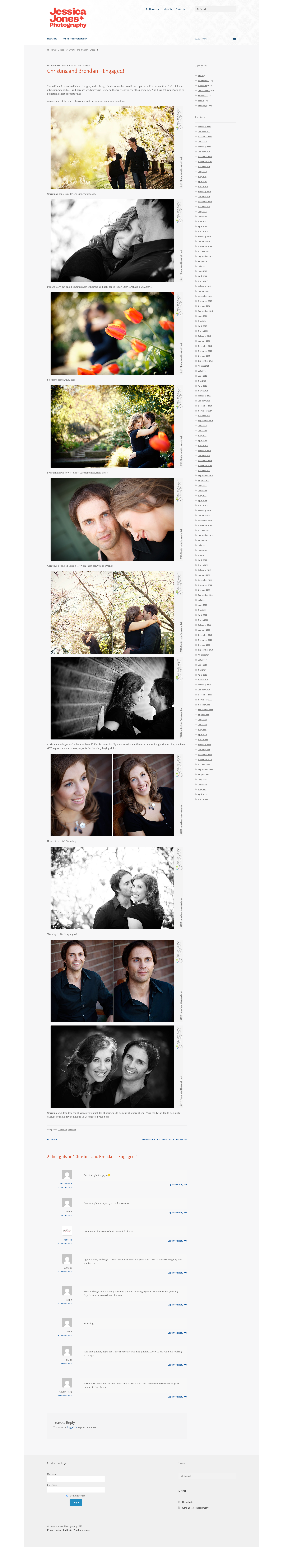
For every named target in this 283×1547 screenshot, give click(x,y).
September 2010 (205, 649)
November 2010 (205, 640)
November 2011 (205, 585)
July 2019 (202, 171)
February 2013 (204, 510)
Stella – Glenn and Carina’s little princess (162, 1139)
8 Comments (86, 65)
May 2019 (202, 176)
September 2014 (205, 420)
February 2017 (204, 286)
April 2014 (202, 440)
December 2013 (205, 460)
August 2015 (203, 366)
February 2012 (204, 570)
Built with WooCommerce (76, 1529)
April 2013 (202, 500)
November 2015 (205, 351)
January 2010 (204, 689)
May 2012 (202, 555)
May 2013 (202, 495)
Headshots (52, 39)
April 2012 (202, 560)
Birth (200, 75)
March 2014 (203, 445)
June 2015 (202, 376)
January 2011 (204, 630)
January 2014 (204, 455)
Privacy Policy (54, 1529)
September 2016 (205, 311)
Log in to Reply (175, 1184)
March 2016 (203, 331)
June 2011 (202, 605)
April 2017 (202, 276)
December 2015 (205, 346)
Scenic (201, 100)
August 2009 (203, 714)
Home (53, 49)
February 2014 (204, 450)
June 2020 (202, 141)
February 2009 (204, 744)
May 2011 (202, 610)
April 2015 (202, 386)
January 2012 (204, 575)
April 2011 (202, 615)
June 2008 (202, 784)
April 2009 (202, 734)
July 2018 (202, 211)
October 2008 (204, 764)
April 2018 (202, 226)
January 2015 (204, 400)
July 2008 (202, 779)
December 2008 (205, 754)
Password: (52, 1485)
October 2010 (204, 645)
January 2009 (204, 749)
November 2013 (205, 465)
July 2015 (202, 371)
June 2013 (202, 490)
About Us (168, 9)
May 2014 (202, 435)
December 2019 (205, 156)
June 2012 (202, 550)
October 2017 (204, 251)
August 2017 (203, 261)
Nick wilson (66, 1183)
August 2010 (203, 654)
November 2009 (205, 699)
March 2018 (203, 231)
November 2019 (205, 161)
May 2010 (202, 669)
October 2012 (204, 530)
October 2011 (204, 590)
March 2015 (203, 390)
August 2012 (203, 540)
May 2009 (202, 729)
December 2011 (205, 580)
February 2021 (204, 126)
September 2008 (205, 769)
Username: (52, 1474)
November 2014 (205, 410)
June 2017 (202, 271)
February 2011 (204, 625)
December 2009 (205, 694)
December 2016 (205, 296)
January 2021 (204, 131)
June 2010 (202, 664)
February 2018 (204, 236)
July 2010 (202, 659)
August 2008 (203, 774)
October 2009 (204, 704)
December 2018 (205, 201)
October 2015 (204, 356)
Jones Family (204, 90)
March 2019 (203, 186)
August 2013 (203, 480)
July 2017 (202, 266)
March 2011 (203, 620)
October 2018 (204, 206)
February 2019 (204, 191)
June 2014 (202, 430)
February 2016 (204, 336)
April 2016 (202, 326)
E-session (62, 49)
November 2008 (205, 759)
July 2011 (202, 600)
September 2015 (205, 361)
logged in (72, 1427)
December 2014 (205, 405)
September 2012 (205, 535)
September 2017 (205, 256)
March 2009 (203, 739)
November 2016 (205, 301)
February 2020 (204, 146)
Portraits (72, 1129)
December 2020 (205, 136)
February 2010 (204, 684)
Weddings (202, 105)
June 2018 (202, 216)
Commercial (203, 80)
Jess (75, 65)
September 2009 (205, 709)
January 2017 (204, 291)
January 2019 (204, 196)
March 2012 (203, 565)
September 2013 (205, 475)
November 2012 (205, 525)
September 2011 (205, 595)
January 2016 (204, 341)
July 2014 (202, 425)
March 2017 (203, 281)
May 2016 (202, 321)
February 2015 (204, 395)
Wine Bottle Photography (75, 39)
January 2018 (204, 241)
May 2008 (202, 789)
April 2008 (202, 794)
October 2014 (204, 415)
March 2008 (203, 799)
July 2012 (202, 545)
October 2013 (204, 470)
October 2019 (204, 166)
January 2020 (204, 151)
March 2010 (203, 679)
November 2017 (205, 246)
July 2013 (202, 485)
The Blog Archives (153, 9)
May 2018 (202, 221)
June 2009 (202, 724)
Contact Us (180, 9)
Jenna (53, 1139)
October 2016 (204, 306)
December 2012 (205, 520)
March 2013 (203, 505)
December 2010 (205, 635)
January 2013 (204, 515)
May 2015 (202, 381)
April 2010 (202, 674)
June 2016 (202, 316)
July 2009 (202, 719)
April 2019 (202, 181)
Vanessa (68, 1239)
